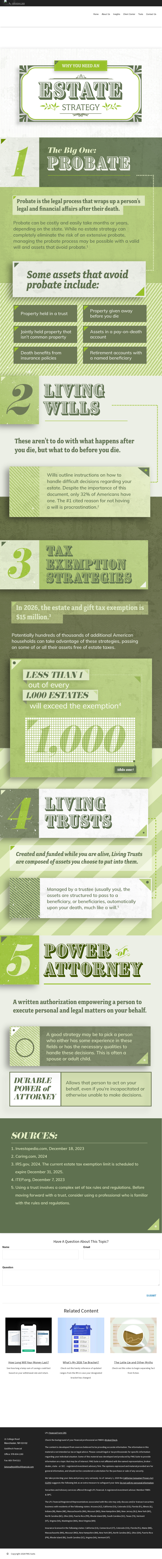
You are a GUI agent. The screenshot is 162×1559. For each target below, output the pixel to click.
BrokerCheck (111, 1440)
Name (5, 1247)
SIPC (49, 1494)
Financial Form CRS (57, 1432)
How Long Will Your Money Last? (28, 1362)
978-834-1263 (18, 3)
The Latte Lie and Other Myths (133, 1362)
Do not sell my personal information (137, 1482)
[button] (106, 14)
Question (7, 1267)
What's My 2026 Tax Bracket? (81, 1362)
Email (86, 1247)
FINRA (147, 1489)
